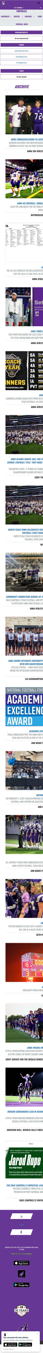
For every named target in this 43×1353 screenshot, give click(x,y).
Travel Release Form (21, 56)
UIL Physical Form (21, 62)
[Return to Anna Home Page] (3, 3)
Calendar (19, 8)
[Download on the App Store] (10, 1344)
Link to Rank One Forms (21, 51)
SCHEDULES (5, 16)
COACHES (28, 16)
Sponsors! (29, 1254)
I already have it (8, 1349)
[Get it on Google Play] (25, 1344)
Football (21, 1224)
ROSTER (17, 16)
